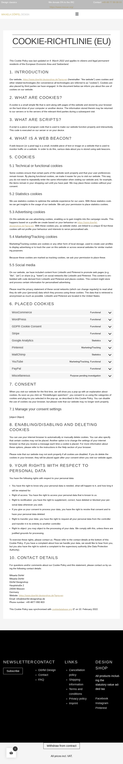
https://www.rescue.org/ (61, 7)
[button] (77, 14)
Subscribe (13, 671)
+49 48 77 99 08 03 (112, 2)
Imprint (73, 703)
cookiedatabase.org (62, 609)
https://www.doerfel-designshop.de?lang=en (45, 79)
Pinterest (101, 708)
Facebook (101, 698)
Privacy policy (78, 698)
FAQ (41, 679)
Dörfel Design (47, 670)
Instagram (101, 703)
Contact (43, 674)
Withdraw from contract (61, 745)
